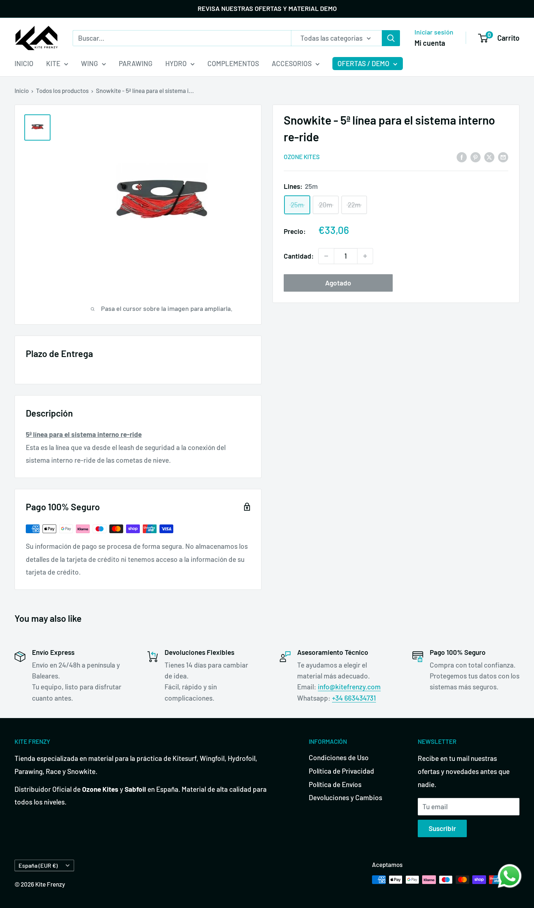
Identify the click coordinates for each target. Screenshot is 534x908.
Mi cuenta (429, 42)
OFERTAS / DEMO (363, 63)
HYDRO (176, 63)
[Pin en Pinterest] (475, 156)
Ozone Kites (302, 157)
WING (89, 63)
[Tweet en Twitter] (489, 156)
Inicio (22, 90)
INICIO (24, 63)
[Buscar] (391, 38)
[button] (509, 876)
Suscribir (442, 828)
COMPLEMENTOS (233, 63)
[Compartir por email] (503, 156)
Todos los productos (62, 90)
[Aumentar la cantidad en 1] (365, 256)
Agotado (338, 283)
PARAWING (136, 63)
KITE (53, 63)
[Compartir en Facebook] (462, 156)
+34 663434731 (354, 698)
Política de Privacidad (341, 771)
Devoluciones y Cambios (345, 797)
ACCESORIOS (292, 63)
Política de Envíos (335, 784)
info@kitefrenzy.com (349, 686)
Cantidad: (299, 256)
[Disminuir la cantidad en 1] (326, 256)
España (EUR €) (38, 865)
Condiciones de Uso (339, 757)
